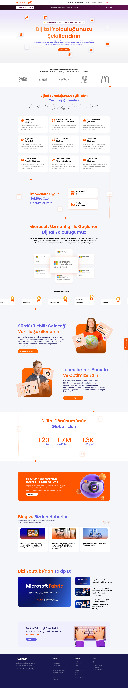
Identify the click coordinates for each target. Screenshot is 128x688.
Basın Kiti (77, 672)
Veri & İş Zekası (56, 665)
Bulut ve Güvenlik (57, 675)
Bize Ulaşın (64, 49)
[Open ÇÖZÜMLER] (72, 2)
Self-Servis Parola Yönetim (59, 670)
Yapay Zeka (55, 679)
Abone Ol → (31, 639)
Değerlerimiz (78, 663)
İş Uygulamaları (56, 663)
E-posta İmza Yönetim (58, 672)
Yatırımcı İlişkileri (79, 677)
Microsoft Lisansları (57, 668)
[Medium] (29, 669)
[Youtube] (20, 669)
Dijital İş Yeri (55, 677)
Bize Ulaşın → (32, 494)
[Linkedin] (23, 669)
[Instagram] (26, 669)
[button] (104, 522)
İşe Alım (54, 661)
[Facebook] (17, 669)
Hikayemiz (77, 661)
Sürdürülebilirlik (79, 668)
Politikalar (77, 675)
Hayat (76, 665)
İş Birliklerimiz (78, 670)
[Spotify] (32, 669)
